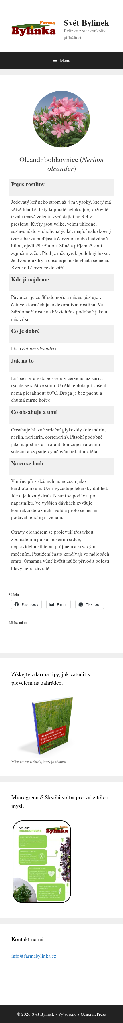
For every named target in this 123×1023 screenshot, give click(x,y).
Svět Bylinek (86, 22)
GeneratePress (93, 1014)
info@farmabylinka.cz (33, 955)
